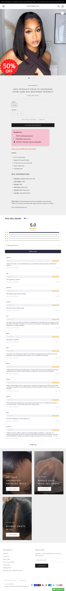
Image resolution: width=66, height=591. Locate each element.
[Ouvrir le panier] (62, 6)
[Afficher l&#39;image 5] (37, 78)
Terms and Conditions (9, 562)
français (23, 580)
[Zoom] (62, 13)
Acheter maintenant (33, 125)
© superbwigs (9, 584)
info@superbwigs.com (26, 136)
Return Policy (6, 559)
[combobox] (59, 245)
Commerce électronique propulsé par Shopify (16, 586)
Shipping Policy (7, 568)
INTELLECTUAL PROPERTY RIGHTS (13, 570)
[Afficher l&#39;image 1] (28, 78)
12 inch (14, 105)
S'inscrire (42, 565)
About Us (5, 553)
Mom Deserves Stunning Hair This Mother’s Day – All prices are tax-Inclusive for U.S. (33, 1)
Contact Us (6, 556)
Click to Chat (27, 139)
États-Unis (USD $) (10, 580)
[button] (32, 232)
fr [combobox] (27, 218)
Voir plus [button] (55, 436)
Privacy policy (6, 565)
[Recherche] (59, 6)
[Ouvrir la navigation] (4, 6)
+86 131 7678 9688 (35, 142)
